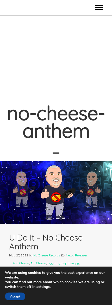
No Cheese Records (46, 255)
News (70, 255)
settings (43, 286)
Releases (81, 255)
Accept (15, 296)
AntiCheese (38, 263)
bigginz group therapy (63, 263)
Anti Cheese (21, 263)
